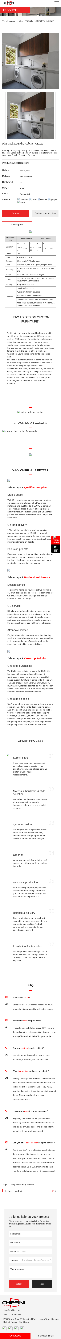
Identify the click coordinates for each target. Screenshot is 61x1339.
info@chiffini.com (12, 1310)
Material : (7, 176)
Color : (5, 170)
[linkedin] (42, 199)
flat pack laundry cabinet (22, 1184)
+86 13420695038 (12, 1314)
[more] (21, 202)
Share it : (6, 199)
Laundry (50, 21)
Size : (5, 193)
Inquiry (16, 213)
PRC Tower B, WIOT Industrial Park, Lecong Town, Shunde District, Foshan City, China (31, 1320)
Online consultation (45, 213)
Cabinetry (39, 21)
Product (28, 21)
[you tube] (52, 199)
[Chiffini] (7, 3)
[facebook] (22, 199)
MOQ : (5, 188)
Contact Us (15, 1335)
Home (20, 21)
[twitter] (33, 199)
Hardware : (7, 182)
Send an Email (46, 1335)
